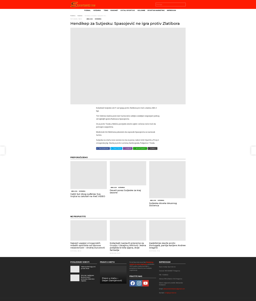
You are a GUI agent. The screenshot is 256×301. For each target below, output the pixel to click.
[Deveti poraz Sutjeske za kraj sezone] (128, 173)
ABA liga (74, 191)
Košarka (97, 10)
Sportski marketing (156, 10)
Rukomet (114, 10)
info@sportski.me (170, 293)
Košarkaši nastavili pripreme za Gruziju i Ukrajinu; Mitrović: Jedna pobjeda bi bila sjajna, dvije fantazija (128, 246)
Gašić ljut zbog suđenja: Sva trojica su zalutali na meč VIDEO (87, 195)
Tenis (106, 10)
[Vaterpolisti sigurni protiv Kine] (74, 269)
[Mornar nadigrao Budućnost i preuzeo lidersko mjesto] (74, 278)
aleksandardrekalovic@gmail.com (174, 289)
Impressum (171, 10)
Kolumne (141, 10)
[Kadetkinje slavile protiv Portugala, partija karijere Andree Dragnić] (167, 230)
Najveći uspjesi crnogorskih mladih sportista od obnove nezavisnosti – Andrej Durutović (87, 245)
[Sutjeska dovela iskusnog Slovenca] (167, 179)
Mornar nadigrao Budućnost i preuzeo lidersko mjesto (87, 278)
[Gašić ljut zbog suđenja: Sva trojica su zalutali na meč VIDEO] (88, 175)
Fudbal (87, 10)
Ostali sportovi (127, 10)
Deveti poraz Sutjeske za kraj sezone (125, 191)
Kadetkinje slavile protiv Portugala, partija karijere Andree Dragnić (167, 245)
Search (184, 5)
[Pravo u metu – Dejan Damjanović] (113, 275)
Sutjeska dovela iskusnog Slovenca (163, 204)
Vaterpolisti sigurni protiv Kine (88, 267)
